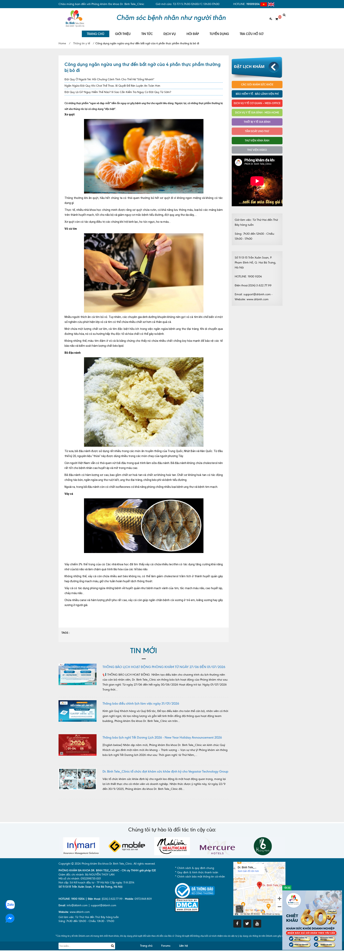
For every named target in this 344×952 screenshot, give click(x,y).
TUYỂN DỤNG (219, 34)
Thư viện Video (257, 149)
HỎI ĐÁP (193, 34)
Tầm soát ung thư (257, 131)
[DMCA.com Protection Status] (187, 904)
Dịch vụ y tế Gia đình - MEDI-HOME (257, 112)
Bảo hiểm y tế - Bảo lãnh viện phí (257, 93)
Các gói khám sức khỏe (257, 84)
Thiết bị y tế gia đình (257, 121)
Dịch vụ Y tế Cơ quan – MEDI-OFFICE (257, 103)
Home (62, 43)
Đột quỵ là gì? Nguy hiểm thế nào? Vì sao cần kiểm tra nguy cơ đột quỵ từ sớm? (117, 92)
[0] (275, 19)
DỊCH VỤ (169, 34)
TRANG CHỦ (95, 34)
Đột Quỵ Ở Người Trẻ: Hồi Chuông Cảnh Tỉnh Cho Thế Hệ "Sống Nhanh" (109, 79)
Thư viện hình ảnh (257, 140)
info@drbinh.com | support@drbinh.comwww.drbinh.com (87, 909)
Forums (165, 945)
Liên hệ (183, 945)
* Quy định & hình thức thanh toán (196, 872)
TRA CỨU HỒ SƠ (251, 34)
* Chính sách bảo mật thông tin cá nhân (200, 876)
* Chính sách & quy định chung (194, 868)
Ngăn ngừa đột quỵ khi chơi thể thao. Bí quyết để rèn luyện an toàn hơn (112, 85)
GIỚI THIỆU (123, 34)
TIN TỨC (147, 34)
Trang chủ (146, 945)
